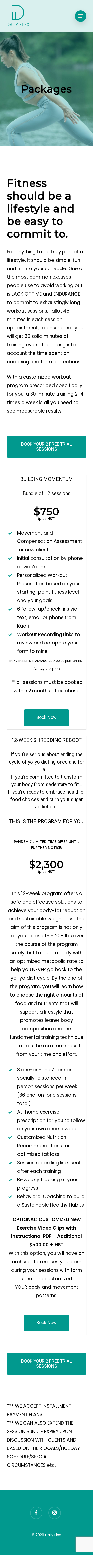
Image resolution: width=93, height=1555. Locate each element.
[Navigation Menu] (80, 16)
